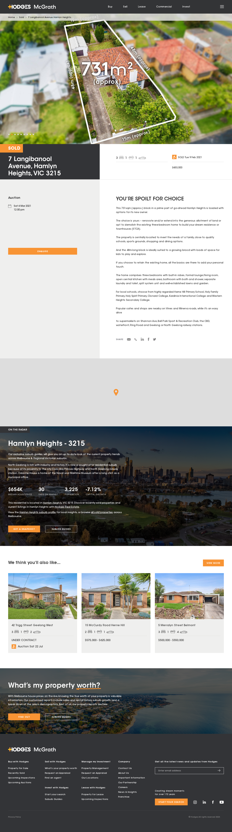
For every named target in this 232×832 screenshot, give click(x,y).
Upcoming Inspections (21, 778)
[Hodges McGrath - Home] (32, 7)
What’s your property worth (61, 768)
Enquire (42, 251)
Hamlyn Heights (52, 503)
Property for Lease (93, 794)
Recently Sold (16, 773)
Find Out (24, 717)
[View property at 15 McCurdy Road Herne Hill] (116, 613)
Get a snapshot (24, 529)
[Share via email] (129, 340)
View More (213, 563)
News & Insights (127, 792)
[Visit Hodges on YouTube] (222, 803)
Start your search (55, 794)
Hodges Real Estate (67, 507)
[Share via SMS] (136, 340)
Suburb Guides (61, 529)
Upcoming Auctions (19, 783)
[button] (116, 392)
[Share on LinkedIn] (142, 340)
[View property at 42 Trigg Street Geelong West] (42, 613)
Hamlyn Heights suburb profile (38, 512)
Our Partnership (127, 783)
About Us (123, 773)
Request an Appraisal (57, 773)
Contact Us (125, 768)
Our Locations (90, 778)
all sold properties (102, 512)
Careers (123, 787)
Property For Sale (18, 768)
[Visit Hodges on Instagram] (195, 803)
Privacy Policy (14, 817)
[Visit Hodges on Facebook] (213, 803)
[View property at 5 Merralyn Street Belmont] (189, 613)
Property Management (95, 768)
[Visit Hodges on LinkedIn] (204, 803)
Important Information (131, 778)
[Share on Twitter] (154, 340)
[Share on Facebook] (148, 340)
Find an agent (53, 778)
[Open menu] (222, 6)
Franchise (124, 797)
